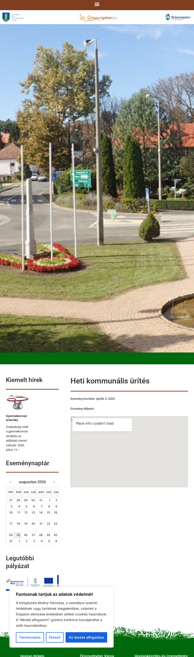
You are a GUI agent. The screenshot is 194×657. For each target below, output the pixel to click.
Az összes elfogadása (86, 637)
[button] (97, 4)
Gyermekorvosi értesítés (16, 418)
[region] (61, 617)
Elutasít (54, 637)
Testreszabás (30, 637)
